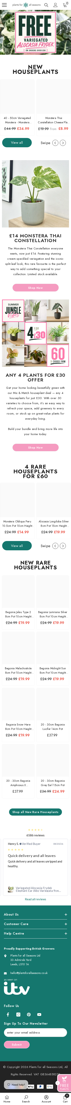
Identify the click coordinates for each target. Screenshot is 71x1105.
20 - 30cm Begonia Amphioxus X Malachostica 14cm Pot (18, 783)
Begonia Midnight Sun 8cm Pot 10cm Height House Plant (53, 670)
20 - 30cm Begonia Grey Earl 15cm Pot (53, 783)
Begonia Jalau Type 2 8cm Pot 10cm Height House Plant (18, 614)
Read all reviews (35, 899)
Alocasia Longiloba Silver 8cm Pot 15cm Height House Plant (54, 523)
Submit (17, 1045)
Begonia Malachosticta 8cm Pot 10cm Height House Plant (18, 670)
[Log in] (55, 5)
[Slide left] (55, 143)
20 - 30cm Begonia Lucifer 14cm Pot (53, 727)
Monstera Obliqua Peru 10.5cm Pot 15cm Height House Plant (17, 523)
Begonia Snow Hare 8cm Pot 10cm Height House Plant (18, 727)
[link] (35, 889)
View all (17, 142)
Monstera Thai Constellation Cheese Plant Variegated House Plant (53, 120)
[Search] (46, 5)
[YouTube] (39, 1014)
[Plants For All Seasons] (35, 193)
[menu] (4, 5)
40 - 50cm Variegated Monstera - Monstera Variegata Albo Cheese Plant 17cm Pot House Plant (17, 120)
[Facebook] (8, 1014)
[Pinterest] (29, 1014)
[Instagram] (18, 1014)
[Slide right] (63, 143)
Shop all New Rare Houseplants (35, 812)
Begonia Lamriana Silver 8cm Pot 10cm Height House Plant (52, 614)
